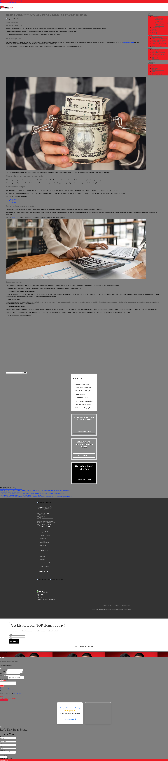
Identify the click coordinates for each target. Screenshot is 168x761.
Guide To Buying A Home (159, 43)
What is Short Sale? (157, 56)
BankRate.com (16, 217)
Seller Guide (155, 59)
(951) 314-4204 (41, 516)
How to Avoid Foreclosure (159, 54)
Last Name (3, 671)
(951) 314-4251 (41, 515)
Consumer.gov (13, 202)
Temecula (154, 34)
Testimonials (151, 62)
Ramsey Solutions (14, 199)
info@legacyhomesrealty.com (8, 2)
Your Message (4, 679)
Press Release (155, 49)
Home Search (155, 45)
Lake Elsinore (156, 27)
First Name (3, 670)
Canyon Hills (159, 18)
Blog (149, 60)
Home (150, 13)
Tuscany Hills (159, 21)
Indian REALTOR (157, 46)
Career (154, 73)
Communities (155, 16)
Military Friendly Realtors (159, 40)
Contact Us (155, 65)
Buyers (150, 35)
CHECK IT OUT (84, 455)
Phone (2, 675)
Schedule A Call (156, 68)
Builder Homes (45, 535)
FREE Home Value (84, 431)
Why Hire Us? (156, 51)
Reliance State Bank (128, 42)
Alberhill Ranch (159, 26)
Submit (2, 686)
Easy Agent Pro (53, 599)
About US (155, 71)
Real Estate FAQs (157, 74)
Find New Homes (157, 37)
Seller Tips (155, 57)
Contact (150, 63)
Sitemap (117, 605)
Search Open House (157, 41)
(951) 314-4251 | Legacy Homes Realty (11, 0)
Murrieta (154, 32)
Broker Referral (156, 67)
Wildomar (154, 30)
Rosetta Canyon (159, 24)
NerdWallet (12, 201)
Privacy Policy (108, 605)
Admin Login (126, 605)
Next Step (3, 680)
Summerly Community (161, 22)
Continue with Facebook (7, 689)
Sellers (150, 48)
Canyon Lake (159, 19)
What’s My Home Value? (159, 52)
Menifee (154, 29)
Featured (150, 15)
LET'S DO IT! (4, 700)
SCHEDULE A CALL (84, 480)
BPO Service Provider (158, 70)
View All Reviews (69, 719)
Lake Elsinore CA (45, 563)
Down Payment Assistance (159, 38)
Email (1, 673)
